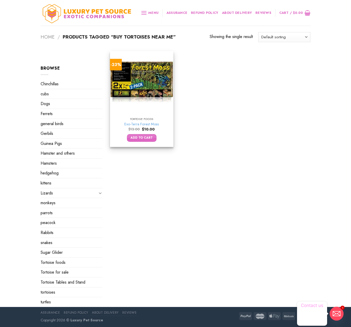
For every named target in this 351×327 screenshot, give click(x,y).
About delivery (237, 12)
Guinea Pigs (51, 143)
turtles (46, 302)
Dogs (45, 104)
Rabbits (47, 233)
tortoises (48, 292)
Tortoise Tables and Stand (63, 282)
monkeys (48, 203)
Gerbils (47, 133)
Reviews (263, 12)
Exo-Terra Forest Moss (141, 124)
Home (47, 36)
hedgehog (50, 173)
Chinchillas (50, 84)
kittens (46, 183)
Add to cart (142, 138)
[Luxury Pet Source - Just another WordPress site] (87, 13)
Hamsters (49, 163)
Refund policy (204, 12)
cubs (45, 94)
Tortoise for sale (55, 272)
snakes (46, 243)
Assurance (177, 12)
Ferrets (47, 114)
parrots (47, 213)
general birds (52, 123)
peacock (48, 223)
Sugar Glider (52, 252)
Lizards (47, 193)
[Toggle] (100, 193)
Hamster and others (58, 153)
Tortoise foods (53, 262)
